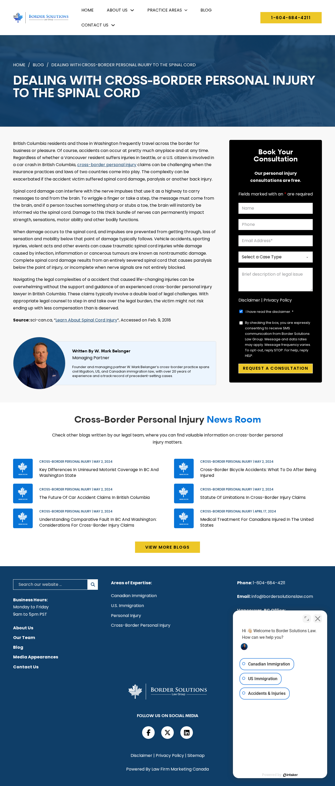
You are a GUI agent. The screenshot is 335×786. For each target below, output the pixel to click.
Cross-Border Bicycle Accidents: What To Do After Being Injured (258, 472)
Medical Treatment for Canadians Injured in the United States (257, 522)
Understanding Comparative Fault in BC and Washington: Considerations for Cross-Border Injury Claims (98, 522)
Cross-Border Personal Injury (140, 625)
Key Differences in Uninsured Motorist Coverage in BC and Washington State (99, 472)
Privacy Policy (278, 300)
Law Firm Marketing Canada (180, 769)
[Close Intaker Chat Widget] (318, 618)
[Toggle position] (307, 618)
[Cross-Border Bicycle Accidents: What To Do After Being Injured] (184, 468)
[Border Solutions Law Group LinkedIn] (186, 732)
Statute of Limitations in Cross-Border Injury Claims (253, 497)
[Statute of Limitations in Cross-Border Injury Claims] (184, 493)
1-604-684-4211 (291, 18)
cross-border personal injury (106, 165)
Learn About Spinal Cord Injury (86, 320)
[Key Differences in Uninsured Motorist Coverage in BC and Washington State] (23, 468)
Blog (206, 10)
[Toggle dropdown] (132, 10)
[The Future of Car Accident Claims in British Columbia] (23, 493)
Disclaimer (249, 300)
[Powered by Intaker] (290, 775)
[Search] (93, 584)
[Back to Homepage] (40, 17)
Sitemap (196, 755)
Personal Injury (126, 616)
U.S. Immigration (127, 606)
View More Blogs (167, 547)
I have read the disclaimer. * (269, 311)
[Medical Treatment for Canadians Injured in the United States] (184, 518)
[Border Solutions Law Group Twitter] (167, 732)
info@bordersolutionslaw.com (282, 596)
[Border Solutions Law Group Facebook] (148, 732)
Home (87, 10)
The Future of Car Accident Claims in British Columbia (94, 497)
